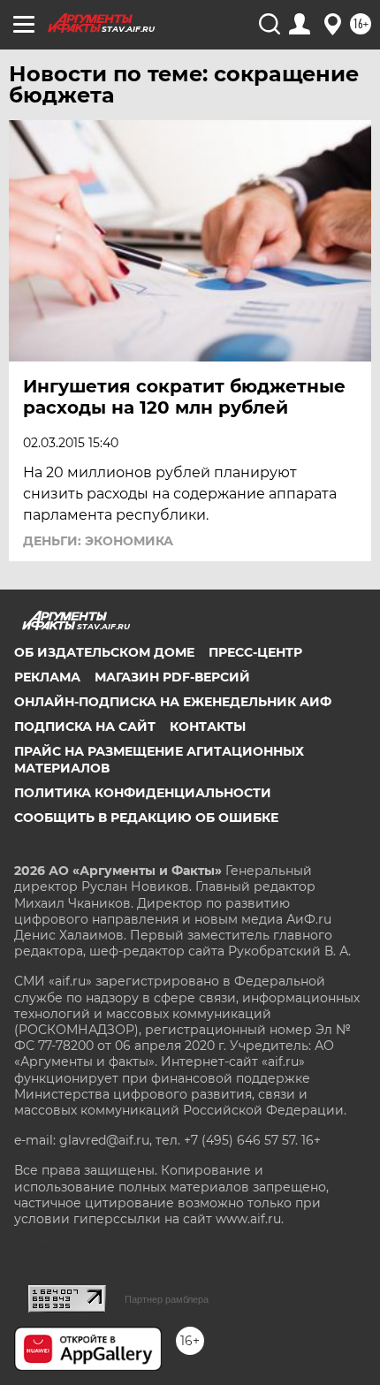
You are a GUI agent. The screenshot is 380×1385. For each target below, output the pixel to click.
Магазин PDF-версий (172, 677)
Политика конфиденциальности (142, 793)
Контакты (208, 726)
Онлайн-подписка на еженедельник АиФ (172, 702)
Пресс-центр (255, 652)
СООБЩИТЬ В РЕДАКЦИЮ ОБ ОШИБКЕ (146, 818)
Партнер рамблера (167, 1299)
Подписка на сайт (85, 726)
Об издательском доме (104, 652)
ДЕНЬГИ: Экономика (98, 541)
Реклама (47, 677)
